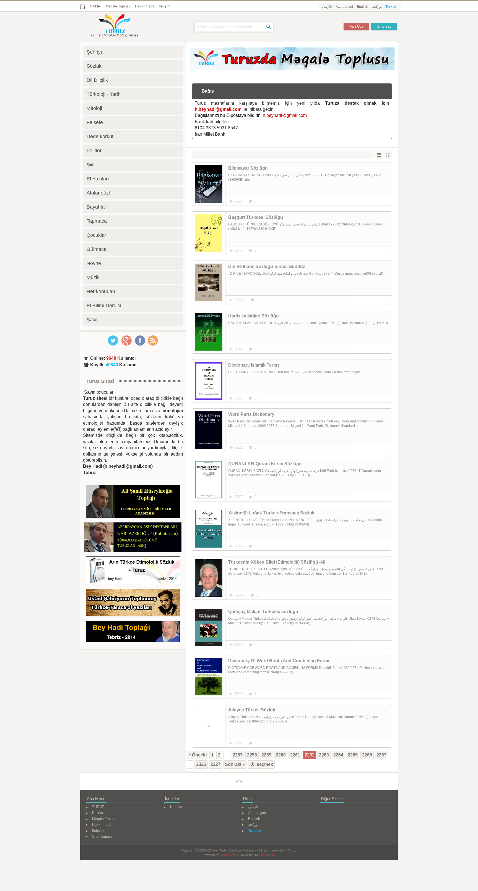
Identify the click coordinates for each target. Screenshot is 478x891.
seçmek (264, 764)
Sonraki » (235, 764)
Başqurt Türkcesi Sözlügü (255, 217)
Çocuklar (96, 235)
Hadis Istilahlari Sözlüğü (253, 316)
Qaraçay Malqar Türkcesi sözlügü (263, 611)
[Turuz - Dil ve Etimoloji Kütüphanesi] (121, 25)
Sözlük (94, 66)
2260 (281, 755)
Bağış (208, 91)
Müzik (93, 277)
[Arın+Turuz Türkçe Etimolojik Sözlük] (133, 571)
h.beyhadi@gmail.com (218, 109)
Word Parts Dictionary (251, 414)
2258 (252, 755)
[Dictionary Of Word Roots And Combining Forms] (208, 676)
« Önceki (197, 755)
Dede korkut (100, 136)
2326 (201, 764)
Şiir (90, 164)
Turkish (391, 7)
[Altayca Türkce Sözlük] (208, 726)
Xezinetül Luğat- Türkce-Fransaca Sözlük (271, 513)
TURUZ (98, 807)
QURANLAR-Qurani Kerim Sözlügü (265, 463)
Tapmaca (97, 221)
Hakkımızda (144, 6)
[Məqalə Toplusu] (292, 68)
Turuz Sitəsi (100, 381)
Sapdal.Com (228, 854)
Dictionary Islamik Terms (254, 365)
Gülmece (96, 249)
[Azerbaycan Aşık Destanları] (132, 537)
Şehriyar (96, 52)
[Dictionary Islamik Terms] (208, 381)
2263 (324, 755)
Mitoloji (94, 108)
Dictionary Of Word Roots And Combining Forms (279, 660)
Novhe (94, 263)
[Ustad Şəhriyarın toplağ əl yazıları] (133, 603)
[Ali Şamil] (133, 502)
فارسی (327, 7)
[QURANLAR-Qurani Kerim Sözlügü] (208, 479)
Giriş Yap (384, 26)
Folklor (94, 150)
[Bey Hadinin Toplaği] (133, 632)
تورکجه (377, 7)
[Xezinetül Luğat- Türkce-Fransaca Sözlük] (208, 529)
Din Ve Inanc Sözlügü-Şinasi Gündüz (266, 266)
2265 (353, 755)
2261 (295, 755)
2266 (367, 755)
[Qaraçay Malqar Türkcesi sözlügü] (208, 627)
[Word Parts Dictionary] (208, 430)
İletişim (164, 6)
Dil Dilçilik (97, 80)
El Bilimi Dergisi (104, 305)
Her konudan (101, 291)
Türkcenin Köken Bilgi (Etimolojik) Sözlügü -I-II (276, 562)
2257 (238, 755)
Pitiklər (95, 6)
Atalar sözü (99, 193)
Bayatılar (96, 207)
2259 (266, 755)
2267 (381, 755)
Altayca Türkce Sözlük (251, 710)
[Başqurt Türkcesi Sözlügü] (208, 233)
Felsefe (95, 122)
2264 (338, 755)
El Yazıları (98, 179)
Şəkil (92, 319)
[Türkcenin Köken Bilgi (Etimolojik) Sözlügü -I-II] (208, 578)
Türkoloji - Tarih (104, 94)
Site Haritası (102, 836)
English (362, 7)
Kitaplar (176, 807)
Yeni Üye (356, 26)
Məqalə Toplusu (118, 6)
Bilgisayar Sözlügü (248, 168)
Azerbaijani (344, 7)
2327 (215, 764)
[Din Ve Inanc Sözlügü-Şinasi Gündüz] (208, 282)
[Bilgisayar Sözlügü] (208, 184)
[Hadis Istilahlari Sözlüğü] (208, 332)
